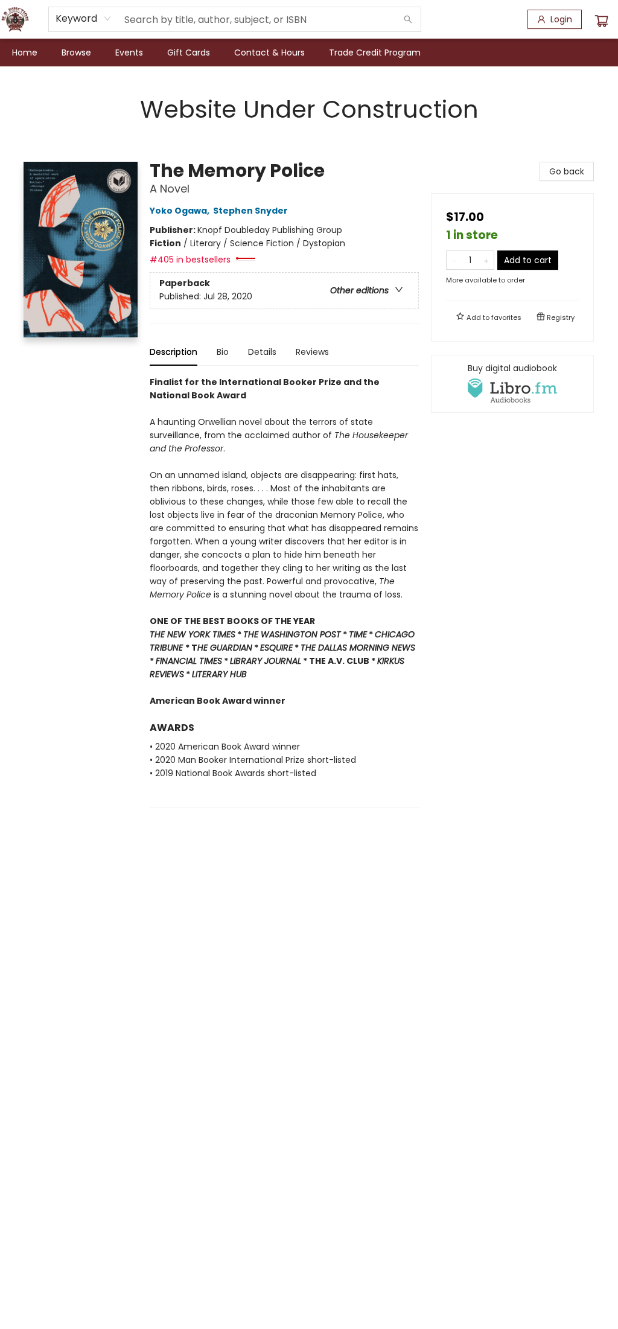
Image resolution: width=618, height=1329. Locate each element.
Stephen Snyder (250, 211)
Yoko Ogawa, (180, 211)
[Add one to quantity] (486, 260)
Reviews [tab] (312, 352)
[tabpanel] (284, 591)
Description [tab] (173, 352)
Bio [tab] (223, 352)
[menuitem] (24, 52)
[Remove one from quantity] (454, 260)
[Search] (408, 19)
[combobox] (83, 18)
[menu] (309, 52)
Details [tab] (262, 352)
